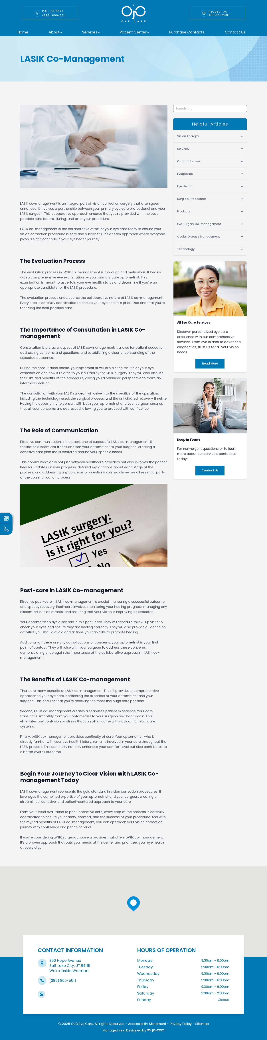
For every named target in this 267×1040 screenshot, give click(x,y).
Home (22, 32)
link (25, 8)
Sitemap (202, 1023)
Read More (210, 363)
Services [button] (89, 32)
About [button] (54, 32)
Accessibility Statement (147, 1023)
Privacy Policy (181, 1023)
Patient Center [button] (133, 32)
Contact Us (235, 32)
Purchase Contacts (187, 32)
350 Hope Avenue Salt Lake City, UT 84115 (69, 963)
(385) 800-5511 (62, 980)
